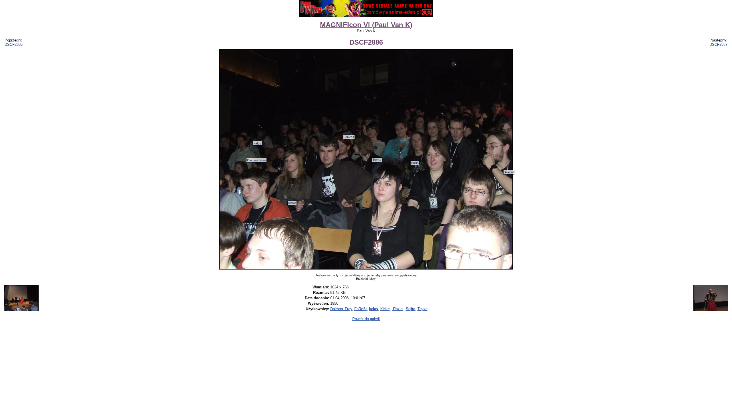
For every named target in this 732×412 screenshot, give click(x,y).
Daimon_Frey (256, 160)
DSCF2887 (718, 44)
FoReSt (348, 137)
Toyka (377, 159)
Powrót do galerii (366, 319)
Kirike (292, 203)
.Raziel (509, 172)
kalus (257, 143)
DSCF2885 (14, 44)
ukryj (372, 278)
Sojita (415, 163)
